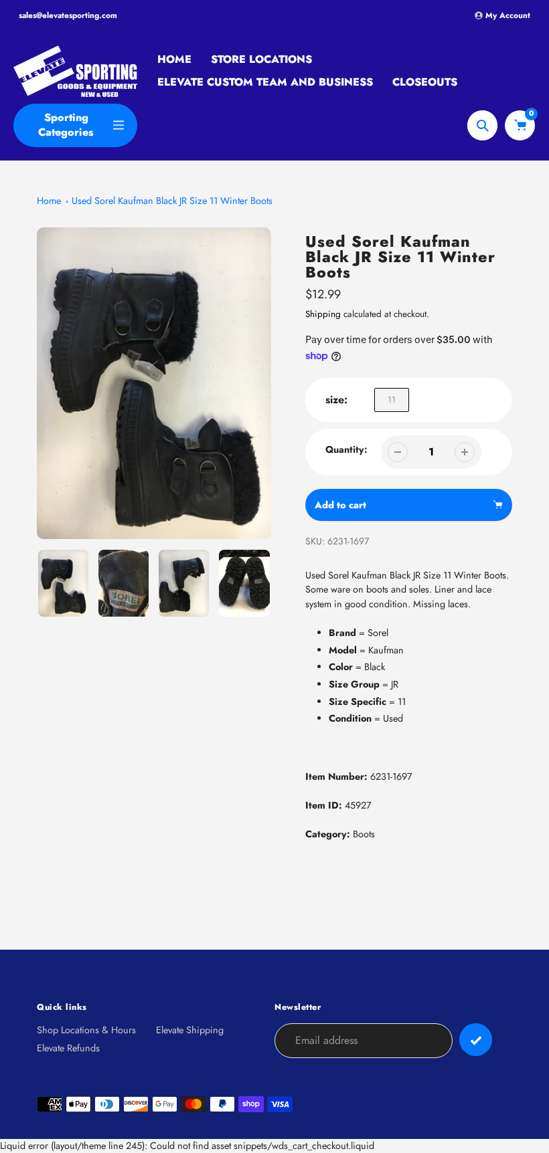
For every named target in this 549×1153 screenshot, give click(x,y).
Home (49, 200)
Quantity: (346, 449)
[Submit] (475, 1039)
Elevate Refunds (68, 1048)
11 (392, 399)
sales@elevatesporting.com (68, 15)
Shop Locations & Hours (86, 1030)
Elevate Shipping (190, 1030)
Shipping (323, 314)
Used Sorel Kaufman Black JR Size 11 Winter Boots (172, 200)
